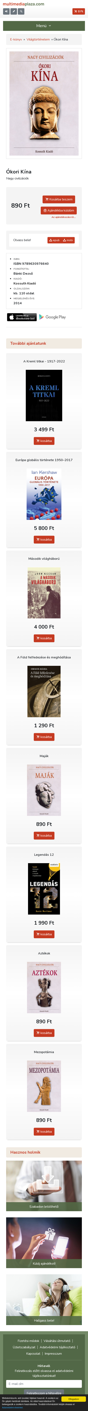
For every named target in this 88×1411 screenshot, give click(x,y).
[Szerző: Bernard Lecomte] (44, 396)
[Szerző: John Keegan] (44, 593)
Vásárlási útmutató (57, 1341)
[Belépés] (6, 11)
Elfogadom (74, 1399)
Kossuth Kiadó (25, 283)
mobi (69, 240)
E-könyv (16, 39)
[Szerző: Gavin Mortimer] (44, 889)
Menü (42, 26)
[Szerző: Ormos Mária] (44, 692)
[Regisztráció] (13, 11)
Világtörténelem (38, 39)
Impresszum (53, 1353)
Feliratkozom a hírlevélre (44, 1393)
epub (56, 240)
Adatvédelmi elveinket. (12, 1407)
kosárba (46, 441)
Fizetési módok (28, 1341)
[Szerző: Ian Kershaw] (44, 494)
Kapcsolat (33, 1353)
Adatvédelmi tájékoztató (57, 1347)
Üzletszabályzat (24, 1347)
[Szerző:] (44, 790)
